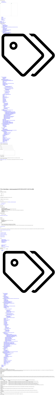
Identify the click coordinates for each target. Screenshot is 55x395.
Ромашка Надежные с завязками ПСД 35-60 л (10, 111)
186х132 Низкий (7, 89)
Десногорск (5, 126)
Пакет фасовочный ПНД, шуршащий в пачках (9, 342)
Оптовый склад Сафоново (3, 233)
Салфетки (4, 27)
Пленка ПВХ (4, 125)
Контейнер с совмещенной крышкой (9, 88)
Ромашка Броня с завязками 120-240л (11, 336)
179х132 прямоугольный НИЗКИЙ (9, 87)
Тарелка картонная (6, 104)
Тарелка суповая (7, 331)
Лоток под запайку (6, 318)
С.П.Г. (6, 308)
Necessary (2, 378)
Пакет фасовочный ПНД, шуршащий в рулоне (9, 343)
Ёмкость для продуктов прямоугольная (7, 32)
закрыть (1, 368)
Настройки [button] (1, 371)
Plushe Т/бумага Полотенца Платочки (8, 301)
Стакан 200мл (5, 322)
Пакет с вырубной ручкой (7, 344)
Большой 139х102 (7, 93)
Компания (1, 149)
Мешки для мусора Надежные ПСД (8, 114)
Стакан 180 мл (4, 99)
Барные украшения (6, 303)
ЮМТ (4, 85)
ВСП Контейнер (4, 82)
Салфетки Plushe (4, 29)
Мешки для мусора (5, 110)
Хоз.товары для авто (6, 363)
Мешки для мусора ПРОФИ (7, 118)
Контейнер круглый (7, 91)
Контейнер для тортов (5, 84)
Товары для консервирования (6, 139)
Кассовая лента (4, 77)
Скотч (3, 128)
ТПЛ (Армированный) (5, 129)
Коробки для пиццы (5, 25)
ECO (4, 127)
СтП (5, 309)
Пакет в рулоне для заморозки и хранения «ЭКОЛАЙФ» (9, 120)
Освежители (6, 355)
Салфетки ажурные (5, 28)
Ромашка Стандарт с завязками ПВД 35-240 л (10, 112)
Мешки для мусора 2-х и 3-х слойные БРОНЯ (9, 116)
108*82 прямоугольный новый (8, 86)
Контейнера (5, 307)
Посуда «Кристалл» (6, 320)
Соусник (4, 98)
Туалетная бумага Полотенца (6, 30)
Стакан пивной (4, 100)
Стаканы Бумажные (5, 101)
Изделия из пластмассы (4, 240)
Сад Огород (5, 358)
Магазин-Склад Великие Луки (3, 234)
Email (0, 146)
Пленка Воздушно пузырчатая (6, 124)
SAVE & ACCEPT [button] (2, 394)
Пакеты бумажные (5, 26)
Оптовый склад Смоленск (3, 232)
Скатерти (4, 137)
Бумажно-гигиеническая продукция (15, 298)
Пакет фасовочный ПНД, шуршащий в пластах (8, 122)
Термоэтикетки (5, 294)
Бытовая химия (4, 131)
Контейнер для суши (6, 306)
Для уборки (4, 31)
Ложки (5, 106)
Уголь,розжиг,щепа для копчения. (5, 246)
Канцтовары (4, 135)
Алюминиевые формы (10, 80)
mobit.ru (4, 247)
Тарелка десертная (7, 330)
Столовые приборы (5, 105)
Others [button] (1, 392)
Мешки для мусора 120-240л (7, 117)
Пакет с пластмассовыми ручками (6, 121)
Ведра (3, 81)
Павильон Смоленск (2, 236)
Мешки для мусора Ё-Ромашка (8, 338)
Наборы (4, 96)
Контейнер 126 (7, 92)
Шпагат (3, 141)
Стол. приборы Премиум (7, 107)
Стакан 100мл (5, 321)
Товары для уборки (5, 140)
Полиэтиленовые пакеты (11, 332)
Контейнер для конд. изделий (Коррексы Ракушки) (8, 83)
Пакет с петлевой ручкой (7, 345)
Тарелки (4, 102)
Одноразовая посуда (4, 242)
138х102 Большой (7, 90)
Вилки (6, 325)
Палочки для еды (7, 327)
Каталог (5, 159)
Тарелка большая (6, 103)
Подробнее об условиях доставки (4, 215)
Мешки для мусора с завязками (8, 334)
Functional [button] (1, 385)
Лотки (3, 95)
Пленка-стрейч (3, 245)
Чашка (3, 109)
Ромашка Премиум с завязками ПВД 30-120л (10, 113)
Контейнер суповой (9, 312)
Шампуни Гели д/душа (7, 354)
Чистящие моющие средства (7, 133)
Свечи (3, 136)
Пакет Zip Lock (4, 119)
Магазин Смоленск (2, 235)
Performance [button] (1, 387)
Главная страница (2, 159)
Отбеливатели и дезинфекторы (7, 132)
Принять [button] (4, 371)
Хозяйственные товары (10, 352)
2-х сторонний (5, 350)
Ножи (6, 326)
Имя (0, 145)
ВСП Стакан (5, 305)
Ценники (4, 78)
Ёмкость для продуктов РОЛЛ (6, 33)
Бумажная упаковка (4, 239)
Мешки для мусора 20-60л (7, 115)
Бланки (5, 295)
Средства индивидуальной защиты (6, 138)
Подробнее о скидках (2, 226)
